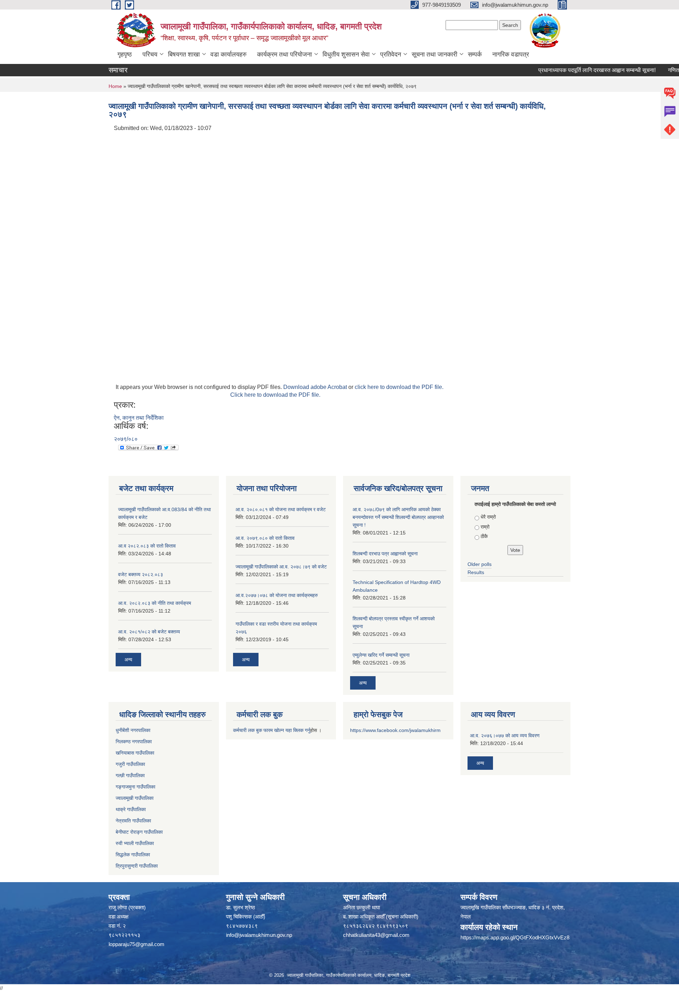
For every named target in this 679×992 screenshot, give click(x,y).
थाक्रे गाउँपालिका (131, 809)
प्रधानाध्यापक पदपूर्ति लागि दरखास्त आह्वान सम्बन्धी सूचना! (581, 70)
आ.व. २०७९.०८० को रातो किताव (265, 538)
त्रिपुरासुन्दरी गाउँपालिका (137, 866)
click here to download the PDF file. (399, 387)
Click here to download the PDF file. (275, 395)
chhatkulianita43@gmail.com (376, 935)
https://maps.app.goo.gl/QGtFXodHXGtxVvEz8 (514, 937)
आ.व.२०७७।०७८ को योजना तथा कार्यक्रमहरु (277, 595)
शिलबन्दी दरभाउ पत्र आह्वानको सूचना (385, 553)
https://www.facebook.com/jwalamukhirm (395, 730)
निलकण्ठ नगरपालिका (134, 741)
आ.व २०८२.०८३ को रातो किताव (147, 546)
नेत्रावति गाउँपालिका (133, 820)
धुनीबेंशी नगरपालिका (133, 730)
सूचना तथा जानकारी (434, 54)
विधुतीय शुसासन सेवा (346, 54)
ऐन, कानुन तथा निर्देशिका (139, 418)
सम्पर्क (475, 54)
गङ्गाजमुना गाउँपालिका (135, 787)
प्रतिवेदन (390, 54)
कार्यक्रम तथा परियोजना (284, 54)
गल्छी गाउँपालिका (130, 775)
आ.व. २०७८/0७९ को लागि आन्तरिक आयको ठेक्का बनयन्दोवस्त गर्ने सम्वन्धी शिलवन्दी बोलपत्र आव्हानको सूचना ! (398, 517)
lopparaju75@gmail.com (136, 944)
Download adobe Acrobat (315, 387)
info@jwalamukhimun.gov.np (259, 935)
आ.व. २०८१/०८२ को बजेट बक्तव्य (149, 631)
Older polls (480, 564)
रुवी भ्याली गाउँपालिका (135, 843)
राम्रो (485, 527)
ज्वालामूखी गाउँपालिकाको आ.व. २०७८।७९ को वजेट (281, 566)
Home (115, 86)
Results (476, 572)
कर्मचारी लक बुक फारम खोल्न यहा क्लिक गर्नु (271, 730)
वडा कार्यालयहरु (228, 54)
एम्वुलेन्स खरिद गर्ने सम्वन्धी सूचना (381, 655)
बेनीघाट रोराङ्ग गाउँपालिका (139, 832)
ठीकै (484, 536)
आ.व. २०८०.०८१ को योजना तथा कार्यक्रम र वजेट (281, 509)
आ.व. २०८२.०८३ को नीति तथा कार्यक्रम (154, 603)
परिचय (150, 54)
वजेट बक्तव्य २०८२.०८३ (140, 574)
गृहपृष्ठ (124, 54)
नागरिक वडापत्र (510, 54)
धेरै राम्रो (488, 517)
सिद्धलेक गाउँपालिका (133, 854)
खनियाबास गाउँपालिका (135, 753)
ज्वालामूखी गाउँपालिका (134, 798)
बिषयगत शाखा (184, 54)
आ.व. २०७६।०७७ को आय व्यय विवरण (505, 735)
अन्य (128, 659)
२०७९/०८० (126, 439)
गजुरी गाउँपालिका (130, 764)
